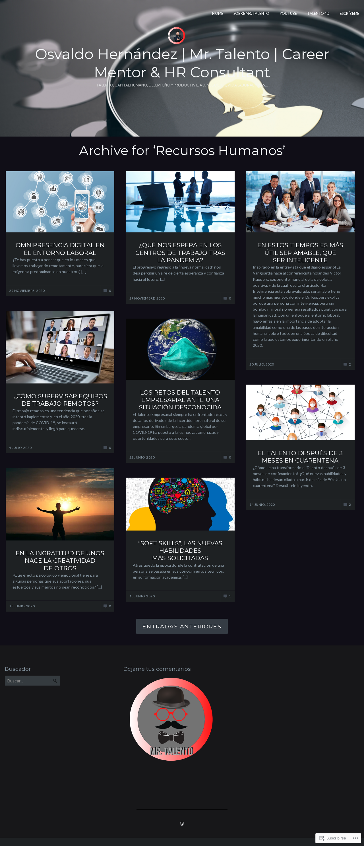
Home (217, 13)
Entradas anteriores (181, 626)
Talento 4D (318, 13)
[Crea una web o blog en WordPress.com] (182, 824)
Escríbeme (349, 13)
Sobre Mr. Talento (251, 13)
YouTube (288, 13)
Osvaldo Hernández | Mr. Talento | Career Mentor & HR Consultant (182, 63)
